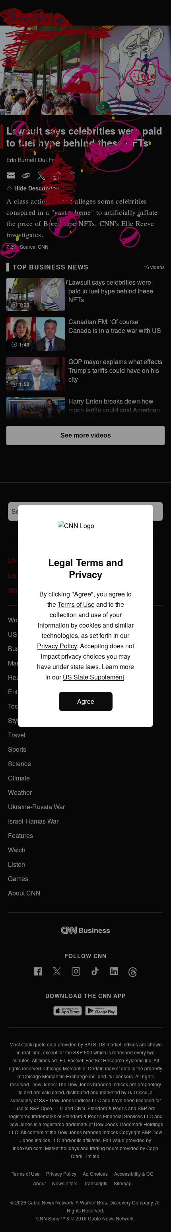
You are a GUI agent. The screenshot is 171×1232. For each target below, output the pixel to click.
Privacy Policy (57, 645)
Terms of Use (76, 604)
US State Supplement (93, 676)
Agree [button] (85, 701)
